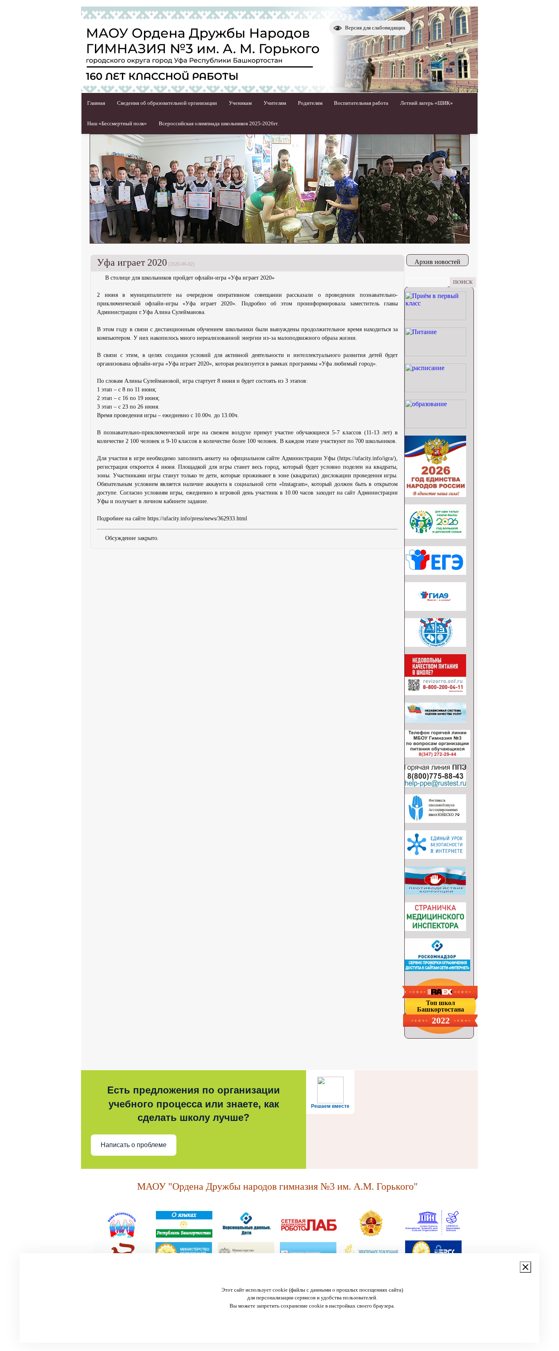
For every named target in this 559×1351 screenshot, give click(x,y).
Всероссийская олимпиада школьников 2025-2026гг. (219, 123)
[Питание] (435, 353)
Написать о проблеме (134, 1144)
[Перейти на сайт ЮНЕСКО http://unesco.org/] (433, 1234)
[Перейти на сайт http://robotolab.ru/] (308, 1234)
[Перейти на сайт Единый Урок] (435, 856)
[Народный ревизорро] (435, 692)
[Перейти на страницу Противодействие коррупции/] (435, 892)
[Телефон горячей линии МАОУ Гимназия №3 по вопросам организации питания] (437, 755)
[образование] (435, 425)
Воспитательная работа (361, 103)
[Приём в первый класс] (435, 317)
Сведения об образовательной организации (167, 103)
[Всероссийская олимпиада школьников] (435, 644)
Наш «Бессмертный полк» (117, 123)
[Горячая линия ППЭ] (435, 784)
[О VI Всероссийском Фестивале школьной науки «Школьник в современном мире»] (435, 820)
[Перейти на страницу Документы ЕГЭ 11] (435, 572)
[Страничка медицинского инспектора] (435, 928)
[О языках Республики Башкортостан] (184, 1234)
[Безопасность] (122, 1234)
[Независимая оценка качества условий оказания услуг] (435, 720)
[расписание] (435, 389)
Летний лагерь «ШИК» (426, 103)
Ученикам (240, 103)
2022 (441, 1020)
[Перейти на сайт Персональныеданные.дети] (246, 1234)
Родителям (310, 103)
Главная (96, 103)
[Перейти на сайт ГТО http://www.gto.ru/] (371, 1234)
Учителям (275, 103)
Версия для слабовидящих (375, 28)
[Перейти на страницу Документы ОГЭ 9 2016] (435, 608)
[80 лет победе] (435, 536)
